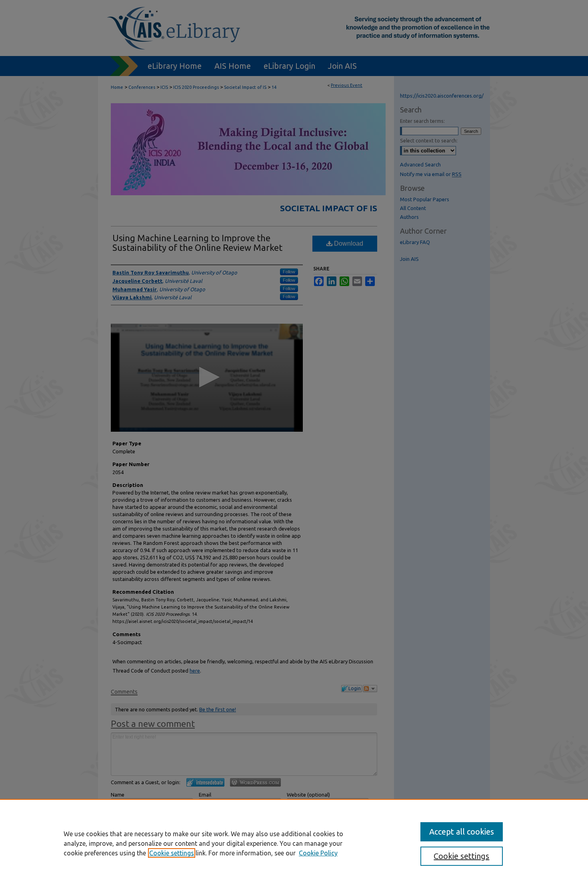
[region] (294, 843)
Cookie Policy (318, 853)
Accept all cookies (461, 831)
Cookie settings (171, 853)
